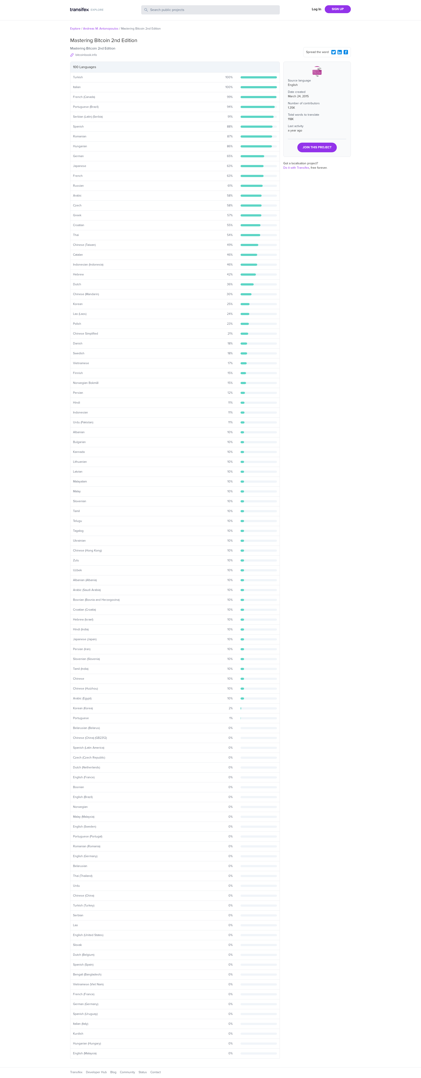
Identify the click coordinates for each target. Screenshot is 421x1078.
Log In (316, 9)
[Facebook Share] (346, 52)
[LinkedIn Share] (340, 52)
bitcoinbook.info (86, 55)
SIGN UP (338, 9)
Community (127, 1072)
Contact (155, 1072)
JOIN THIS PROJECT (317, 147)
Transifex (76, 1072)
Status (143, 1072)
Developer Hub (96, 1072)
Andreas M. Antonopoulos (100, 28)
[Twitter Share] (333, 52)
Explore (75, 28)
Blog (113, 1072)
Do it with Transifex (296, 168)
